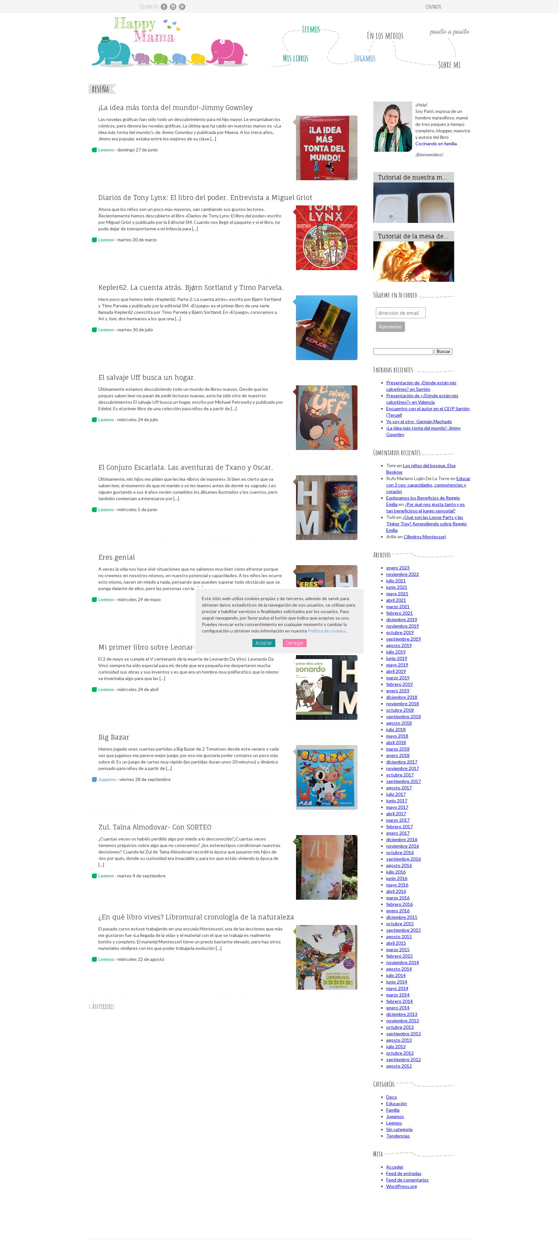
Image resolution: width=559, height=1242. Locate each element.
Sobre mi (449, 64)
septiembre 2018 (403, 716)
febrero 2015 (399, 956)
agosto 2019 (399, 645)
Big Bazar (113, 737)
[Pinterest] (182, 7)
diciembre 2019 (401, 619)
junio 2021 (396, 587)
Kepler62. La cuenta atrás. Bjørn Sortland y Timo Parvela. (191, 287)
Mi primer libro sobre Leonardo (149, 647)
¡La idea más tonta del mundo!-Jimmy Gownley (175, 108)
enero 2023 (398, 567)
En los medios (385, 35)
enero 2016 (398, 910)
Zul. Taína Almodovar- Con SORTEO (155, 827)
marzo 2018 (398, 749)
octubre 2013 (400, 1027)
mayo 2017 (397, 807)
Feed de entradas (404, 1173)
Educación (396, 1103)
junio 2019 (396, 658)
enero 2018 (398, 755)
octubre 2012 (400, 1053)
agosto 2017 (399, 787)
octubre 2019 (400, 632)
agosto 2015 (399, 936)
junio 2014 (396, 981)
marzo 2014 (398, 994)
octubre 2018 (400, 710)
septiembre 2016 (403, 859)
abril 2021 (396, 600)
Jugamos (365, 58)
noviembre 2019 (402, 626)
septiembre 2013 (403, 1033)
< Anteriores (101, 1006)
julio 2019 (396, 651)
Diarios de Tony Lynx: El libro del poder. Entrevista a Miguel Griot (205, 197)
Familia (393, 1110)
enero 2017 (398, 833)
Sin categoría (399, 1129)
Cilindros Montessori (425, 536)
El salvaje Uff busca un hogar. (147, 377)
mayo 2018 (397, 736)
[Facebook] (164, 7)
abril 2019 (396, 671)
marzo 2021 (398, 606)
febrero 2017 (399, 826)
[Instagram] (173, 7)
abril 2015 (396, 943)
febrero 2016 (399, 904)
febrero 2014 (399, 1001)
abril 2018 (396, 742)
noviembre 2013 (402, 1020)
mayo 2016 (397, 884)
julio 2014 (396, 975)
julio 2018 (396, 729)
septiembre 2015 (403, 930)
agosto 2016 (399, 865)
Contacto (433, 6)
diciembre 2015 (401, 917)
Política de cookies (326, 630)
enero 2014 (398, 1007)
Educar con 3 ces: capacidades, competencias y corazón (428, 485)
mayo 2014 (397, 988)
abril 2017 (396, 813)
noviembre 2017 (402, 768)
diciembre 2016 (401, 839)
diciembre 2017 (401, 761)
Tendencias (398, 1135)
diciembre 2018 (401, 697)
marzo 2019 (398, 677)
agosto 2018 (399, 723)
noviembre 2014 (402, 962)
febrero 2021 (399, 613)
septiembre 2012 (403, 1059)
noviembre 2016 (402, 846)
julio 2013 (396, 1046)
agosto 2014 (399, 969)
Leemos (311, 29)
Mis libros (295, 58)
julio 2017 (396, 794)
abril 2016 (396, 891)
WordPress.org (401, 1186)
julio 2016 (396, 871)
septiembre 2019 (403, 639)
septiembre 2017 (403, 781)
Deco (391, 1097)
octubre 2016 (400, 852)
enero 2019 (398, 690)
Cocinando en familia (436, 143)
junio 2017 (396, 800)
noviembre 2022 (402, 574)
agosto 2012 (399, 1066)
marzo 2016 (398, 897)
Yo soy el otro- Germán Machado (419, 421)
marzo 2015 (398, 949)
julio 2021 (396, 580)
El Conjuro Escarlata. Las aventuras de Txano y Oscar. (185, 467)
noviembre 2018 (402, 703)
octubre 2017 (400, 774)
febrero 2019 (399, 684)
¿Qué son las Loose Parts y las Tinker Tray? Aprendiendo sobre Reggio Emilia (426, 523)
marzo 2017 (398, 820)
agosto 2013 (399, 1040)
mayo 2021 (397, 593)
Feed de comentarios (407, 1179)
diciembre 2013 (401, 1014)
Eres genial (116, 557)
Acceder (394, 1167)
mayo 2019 (397, 664)
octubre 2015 (400, 923)
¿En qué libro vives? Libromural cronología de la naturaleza (196, 917)
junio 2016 (396, 878)
